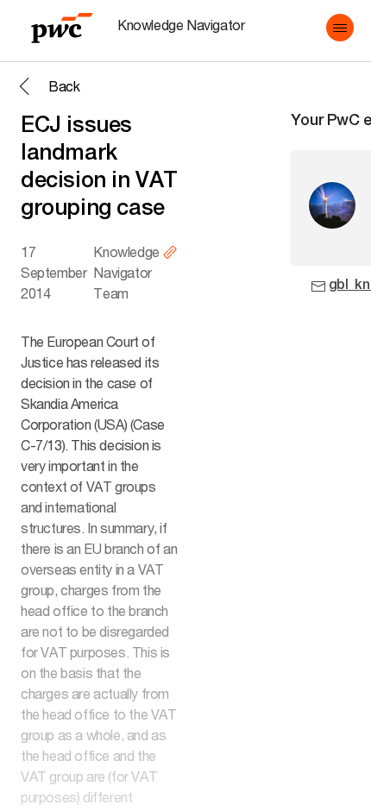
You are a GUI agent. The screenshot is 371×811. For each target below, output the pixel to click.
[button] (340, 27)
